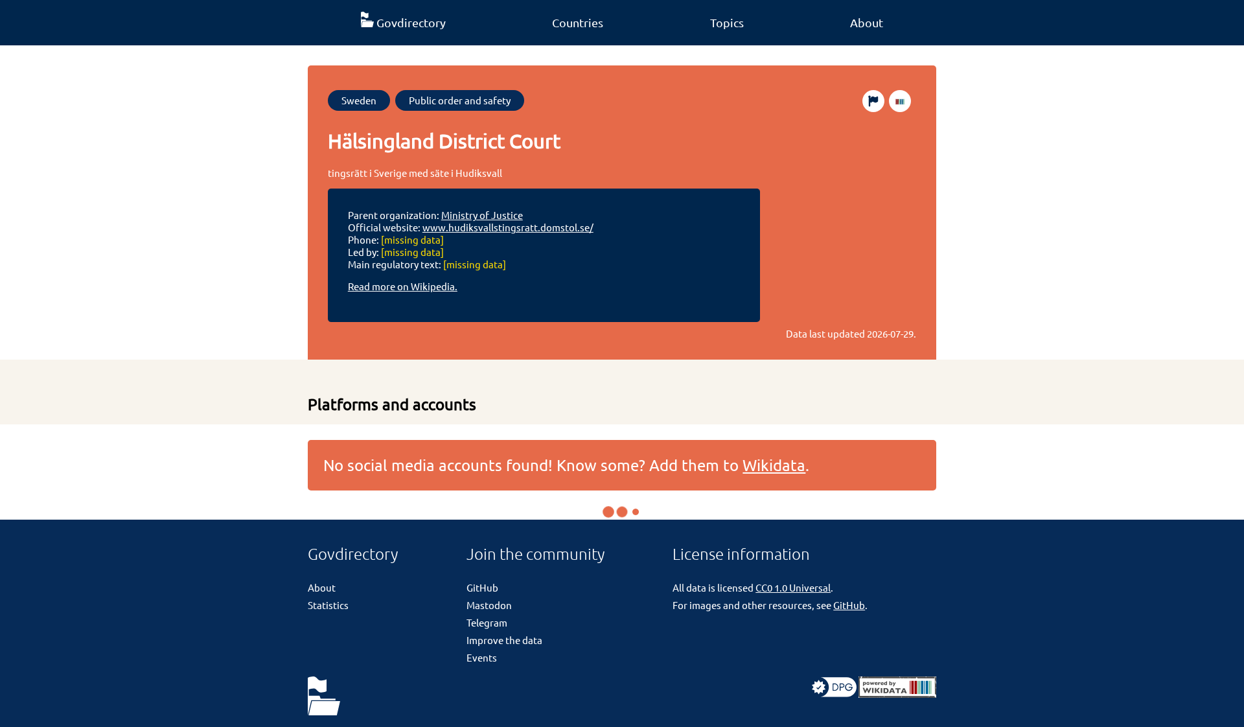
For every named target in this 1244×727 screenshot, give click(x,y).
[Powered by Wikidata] (897, 693)
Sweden (358, 100)
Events (481, 657)
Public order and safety (460, 100)
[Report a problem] (873, 101)
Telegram (486, 622)
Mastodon (489, 605)
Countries (577, 22)
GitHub (482, 587)
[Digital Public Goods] (834, 693)
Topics (727, 22)
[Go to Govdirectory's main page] (324, 696)
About (866, 22)
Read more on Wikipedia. (402, 286)
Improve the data (504, 640)
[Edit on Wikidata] (900, 101)
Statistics (328, 605)
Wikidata (774, 465)
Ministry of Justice (482, 215)
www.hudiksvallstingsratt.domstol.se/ (507, 227)
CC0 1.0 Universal (793, 587)
